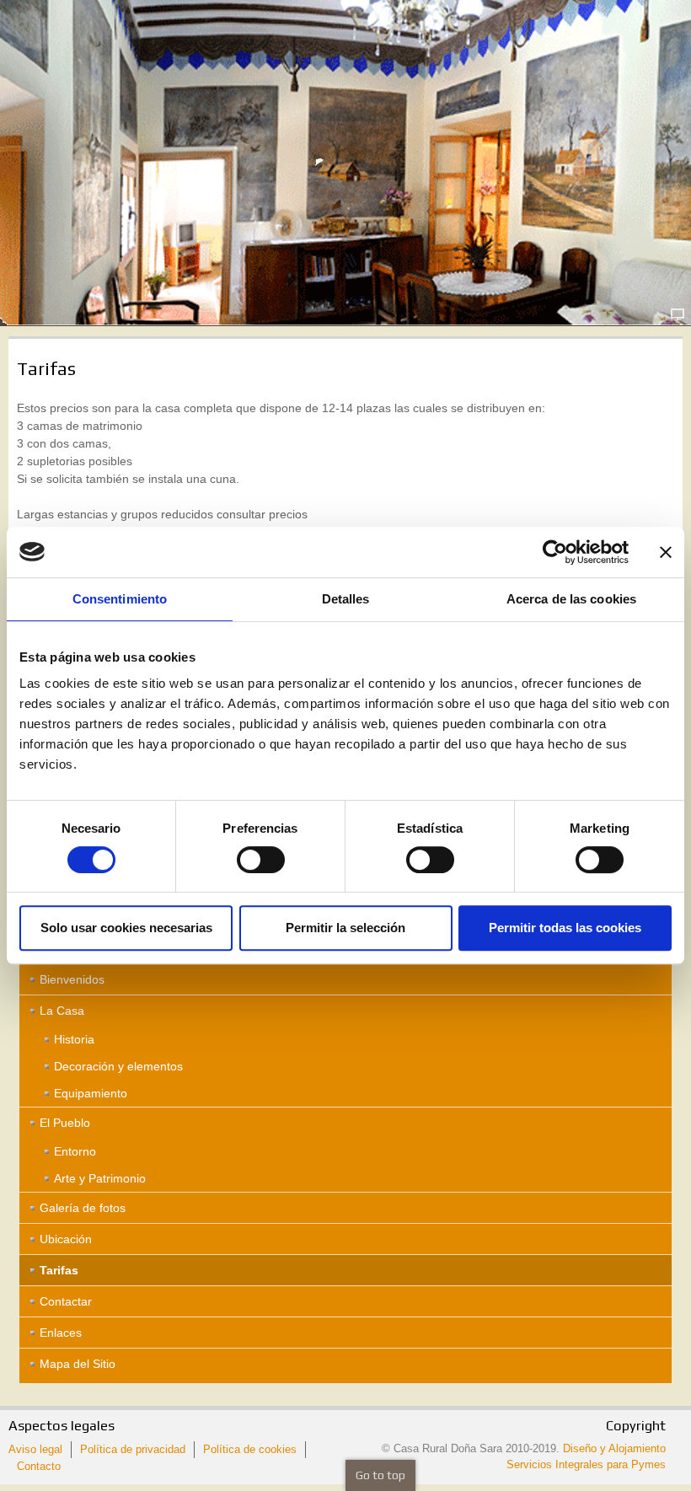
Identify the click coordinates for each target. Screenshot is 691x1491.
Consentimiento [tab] (119, 599)
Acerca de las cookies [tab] (571, 599)
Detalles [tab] (346, 599)
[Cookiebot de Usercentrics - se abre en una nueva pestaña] (555, 552)
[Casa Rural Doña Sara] (345, 151)
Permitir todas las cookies (565, 927)
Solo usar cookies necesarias (126, 927)
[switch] (261, 859)
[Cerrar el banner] (666, 552)
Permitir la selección (345, 927)
